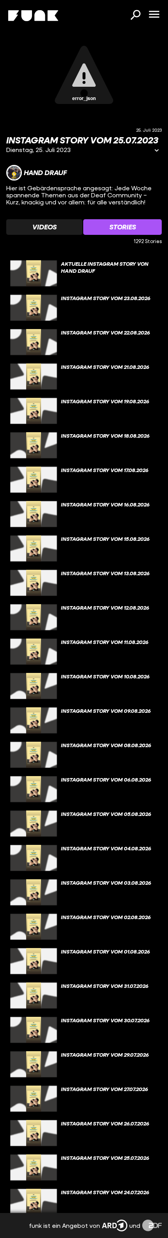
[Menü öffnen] (154, 14)
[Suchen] (135, 15)
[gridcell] (84, 273)
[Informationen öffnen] (157, 151)
